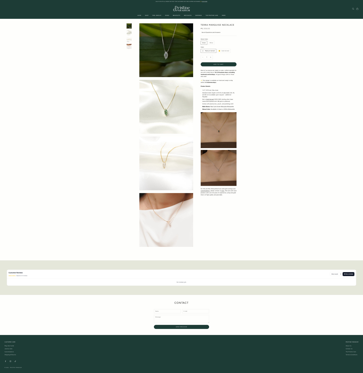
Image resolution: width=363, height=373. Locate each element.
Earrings (198, 15)
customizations (205, 190)
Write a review (348, 274)
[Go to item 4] (129, 46)
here (222, 190)
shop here (204, 1)
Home (139, 15)
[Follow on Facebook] (5, 361)
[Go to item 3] (129, 39)
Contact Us (349, 348)
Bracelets (176, 15)
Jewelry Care (8, 348)
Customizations (9, 351)
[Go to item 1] (129, 26)
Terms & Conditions (351, 354)
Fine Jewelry (156, 15)
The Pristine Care (212, 15)
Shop (147, 15)
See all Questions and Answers (211, 32)
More (224, 15)
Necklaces (188, 15)
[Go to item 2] (129, 32)
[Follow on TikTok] (15, 361)
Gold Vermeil (210, 99)
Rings (167, 15)
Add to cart (219, 64)
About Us (348, 346)
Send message (181, 327)
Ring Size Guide (9, 346)
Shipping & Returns (10, 354)
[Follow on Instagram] (10, 361)
